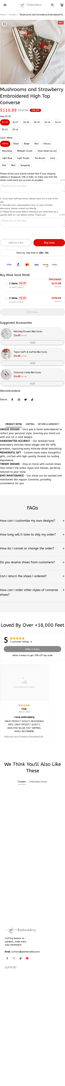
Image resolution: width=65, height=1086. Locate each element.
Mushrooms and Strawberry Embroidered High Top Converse (24, 736)
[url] (41, 1047)
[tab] (25, 79)
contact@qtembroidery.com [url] (25, 951)
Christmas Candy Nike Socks (27, 372)
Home (3, 14)
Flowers (13, 14)
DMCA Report (38, 1053)
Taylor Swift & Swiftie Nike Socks (30, 352)
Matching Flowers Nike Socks (28, 331)
